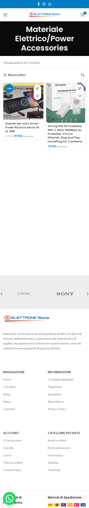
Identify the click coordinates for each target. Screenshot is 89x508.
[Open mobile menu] (5, 14)
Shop (6, 394)
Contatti (9, 409)
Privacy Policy (57, 409)
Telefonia (54, 470)
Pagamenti (55, 387)
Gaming (53, 462)
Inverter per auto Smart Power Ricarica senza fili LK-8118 (22, 127)
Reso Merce (56, 401)
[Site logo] (44, 14)
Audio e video (57, 440)
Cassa (7, 455)
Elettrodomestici (59, 448)
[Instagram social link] (44, 4)
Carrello (8, 448)
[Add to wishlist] (37, 96)
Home (7, 379)
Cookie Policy (12, 470)
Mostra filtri (17, 75)
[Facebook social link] (38, 4)
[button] (37, 88)
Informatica (55, 455)
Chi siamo (9, 387)
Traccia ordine (12, 462)
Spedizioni (54, 394)
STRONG (23, 293)
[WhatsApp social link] (50, 4)
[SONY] (65, 294)
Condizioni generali (60, 379)
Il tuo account (12, 440)
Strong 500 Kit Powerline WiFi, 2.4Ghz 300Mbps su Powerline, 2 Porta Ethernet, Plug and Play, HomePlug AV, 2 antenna (65, 133)
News (7, 401)
